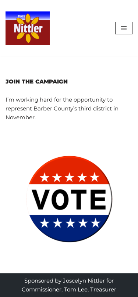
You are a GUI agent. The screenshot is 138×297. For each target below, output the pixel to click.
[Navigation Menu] (123, 28)
